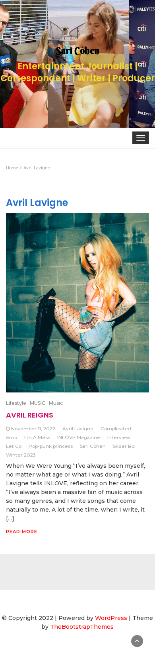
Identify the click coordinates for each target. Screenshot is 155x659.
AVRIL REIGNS (29, 415)
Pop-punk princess (51, 446)
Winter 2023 (21, 455)
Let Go (13, 446)
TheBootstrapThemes (82, 626)
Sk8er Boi (124, 446)
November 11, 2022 (33, 428)
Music (56, 403)
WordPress (111, 618)
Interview (118, 437)
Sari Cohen (93, 446)
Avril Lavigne (77, 428)
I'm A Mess (37, 437)
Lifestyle (16, 403)
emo (11, 437)
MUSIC (37, 403)
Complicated (116, 428)
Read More (21, 531)
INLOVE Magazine (78, 437)
